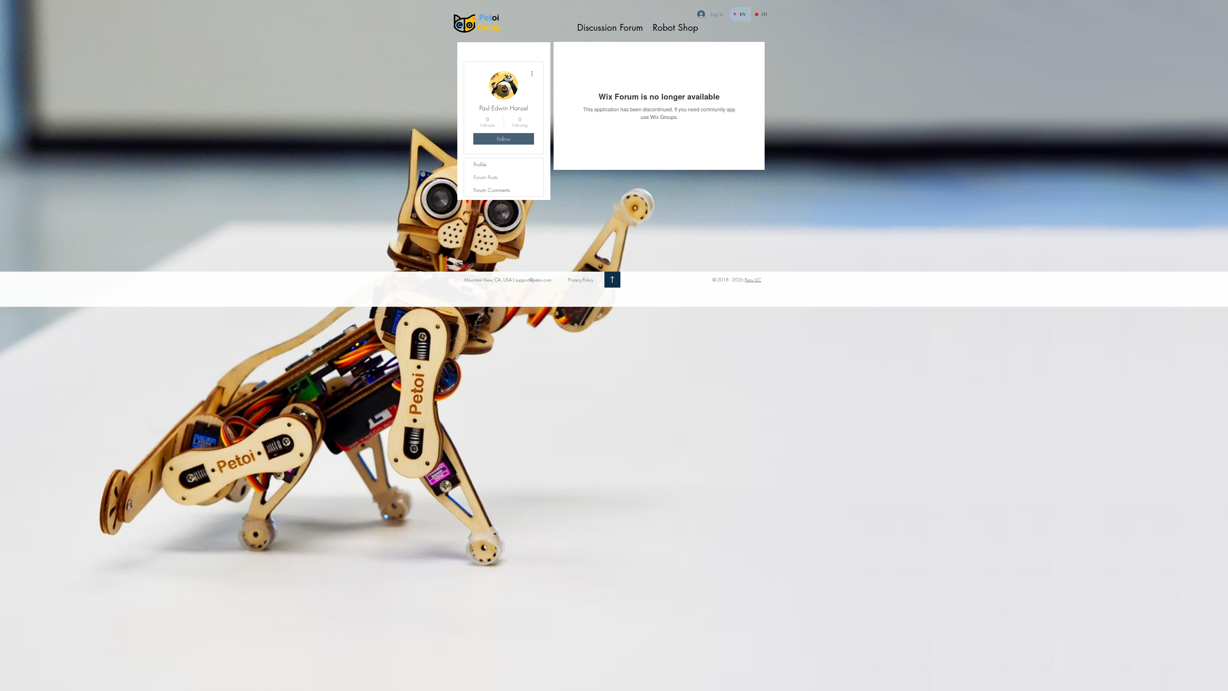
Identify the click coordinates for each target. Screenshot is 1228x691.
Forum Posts (486, 177)
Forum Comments (492, 190)
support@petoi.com (533, 280)
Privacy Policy (580, 280)
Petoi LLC (753, 280)
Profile (480, 164)
